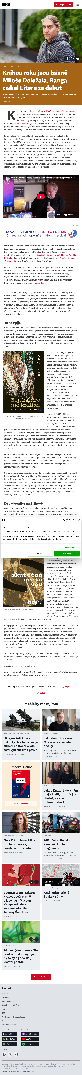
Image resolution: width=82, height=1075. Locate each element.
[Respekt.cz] (6, 4)
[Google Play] (9, 1039)
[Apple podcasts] (30, 1034)
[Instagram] (16, 1056)
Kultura (6, 67)
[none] (77, 58)
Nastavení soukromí (9, 1025)
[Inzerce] (41, 233)
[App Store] (9, 1034)
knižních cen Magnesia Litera (57, 111)
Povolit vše (67, 554)
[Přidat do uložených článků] (36, 727)
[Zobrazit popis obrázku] (72, 58)
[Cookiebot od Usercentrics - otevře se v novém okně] (64, 520)
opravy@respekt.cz (65, 686)
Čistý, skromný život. (27, 123)
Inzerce (4, 1009)
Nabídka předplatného (10, 1005)
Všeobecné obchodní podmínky (14, 1017)
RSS (3, 1013)
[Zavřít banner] (79, 520)
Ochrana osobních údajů (11, 1021)
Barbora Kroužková (50, 806)
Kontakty (5, 997)
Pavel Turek (7, 966)
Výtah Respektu (18, 733)
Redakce (5, 993)
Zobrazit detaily (69, 547)
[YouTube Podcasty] (30, 1039)
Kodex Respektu (8, 1001)
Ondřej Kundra (48, 757)
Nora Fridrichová (9, 852)
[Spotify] (30, 1044)
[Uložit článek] (66, 58)
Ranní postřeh (10, 836)
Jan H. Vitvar (8, 916)
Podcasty (9, 733)
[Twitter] (10, 1056)
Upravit (39, 554)
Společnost (47, 733)
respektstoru (41, 283)
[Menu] (77, 4)
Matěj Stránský (48, 859)
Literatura (47, 888)
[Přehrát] (31, 727)
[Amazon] (9, 1044)
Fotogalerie (47, 836)
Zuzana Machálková (10, 754)
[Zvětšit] (41, 36)
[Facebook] (4, 1056)
